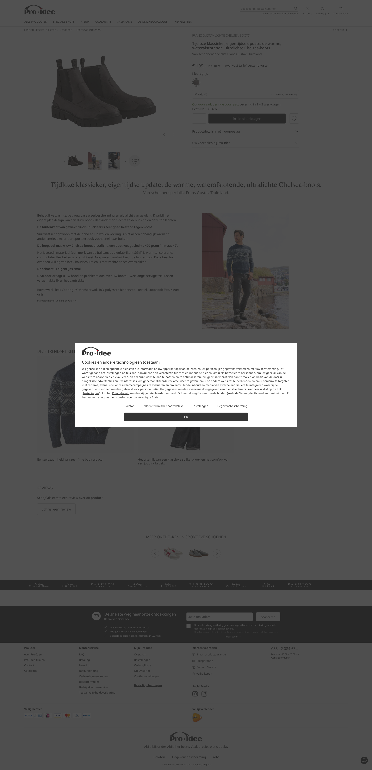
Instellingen (91, 393)
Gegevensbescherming (232, 406)
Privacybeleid (120, 393)
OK (186, 417)
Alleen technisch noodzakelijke (163, 406)
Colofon (129, 406)
